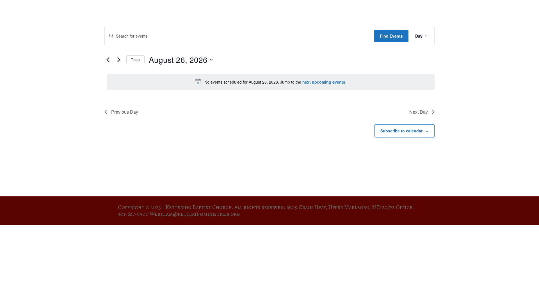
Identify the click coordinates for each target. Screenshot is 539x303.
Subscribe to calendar (401, 131)
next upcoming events (323, 82)
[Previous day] (107, 59)
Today (135, 59)
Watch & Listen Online (452, 11)
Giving (523, 11)
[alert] (271, 82)
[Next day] (118, 59)
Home (326, 11)
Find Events (391, 36)
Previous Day (124, 112)
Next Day (418, 112)
